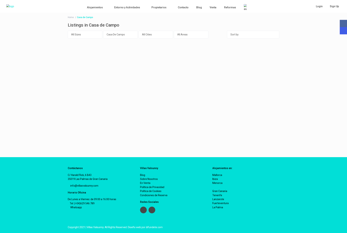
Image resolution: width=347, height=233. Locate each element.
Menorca (217, 183)
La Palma (217, 207)
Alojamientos (95, 7)
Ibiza (215, 179)
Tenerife (217, 195)
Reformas (230, 7)
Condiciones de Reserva (153, 195)
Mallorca (217, 175)
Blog (199, 7)
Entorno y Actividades (127, 7)
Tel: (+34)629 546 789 (82, 203)
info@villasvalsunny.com (84, 185)
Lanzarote (218, 199)
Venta (213, 7)
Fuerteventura (220, 203)
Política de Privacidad (152, 187)
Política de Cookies (150, 191)
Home (71, 17)
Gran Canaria (219, 191)
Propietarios (158, 7)
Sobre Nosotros (149, 179)
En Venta (145, 183)
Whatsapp (76, 207)
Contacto (183, 7)
